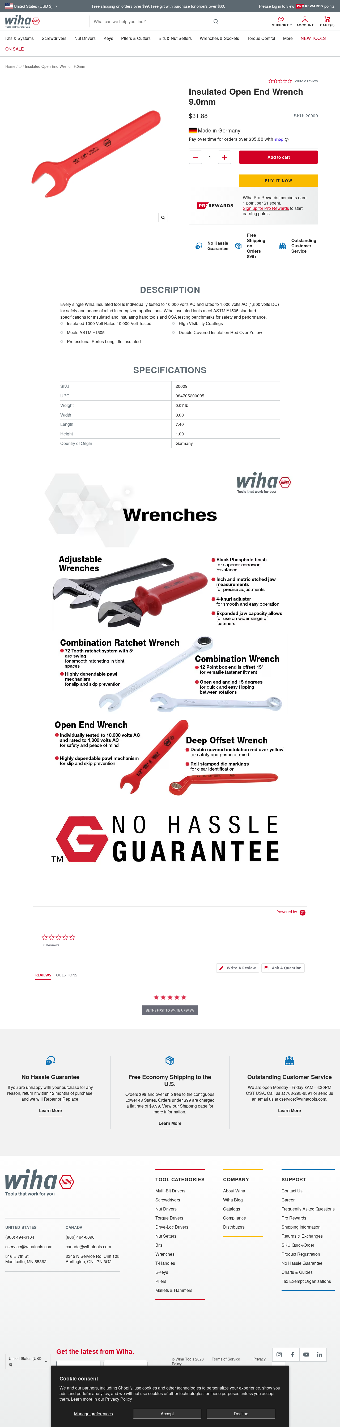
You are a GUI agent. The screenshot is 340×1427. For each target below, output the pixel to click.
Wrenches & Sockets (219, 38)
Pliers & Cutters (136, 38)
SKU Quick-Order (298, 1245)
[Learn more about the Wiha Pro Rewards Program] (216, 205)
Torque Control (261, 38)
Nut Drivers (85, 38)
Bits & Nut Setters (175, 38)
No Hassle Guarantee (302, 1263)
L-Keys (161, 1272)
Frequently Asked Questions (308, 1209)
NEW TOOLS (313, 38)
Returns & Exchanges (302, 1236)
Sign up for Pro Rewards (266, 208)
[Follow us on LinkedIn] (319, 1354)
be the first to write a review (170, 1010)
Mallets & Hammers (173, 1290)
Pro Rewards (294, 1218)
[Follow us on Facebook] (292, 1354)
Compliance (234, 1218)
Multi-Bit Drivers (170, 1190)
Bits (159, 1245)
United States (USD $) (25, 1361)
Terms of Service (226, 1359)
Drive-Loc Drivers (171, 1227)
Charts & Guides (297, 1272)
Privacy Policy (118, 1399)
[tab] (237, 968)
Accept (167, 1414)
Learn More (50, 1110)
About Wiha (234, 1190)
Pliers (160, 1281)
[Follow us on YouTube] (306, 1354)
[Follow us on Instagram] (279, 1354)
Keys (108, 38)
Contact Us (292, 1190)
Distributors (234, 1227)
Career (288, 1200)
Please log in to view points (297, 6)
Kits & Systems (19, 38)
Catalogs (231, 1209)
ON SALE (14, 49)
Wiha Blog (233, 1200)
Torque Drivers (169, 1218)
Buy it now (278, 180)
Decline (241, 1414)
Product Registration (301, 1254)
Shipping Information (301, 1227)
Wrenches (165, 1254)
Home (10, 66)
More (288, 38)
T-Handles (165, 1263)
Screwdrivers (54, 38)
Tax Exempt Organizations (306, 1281)
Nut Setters (165, 1236)
